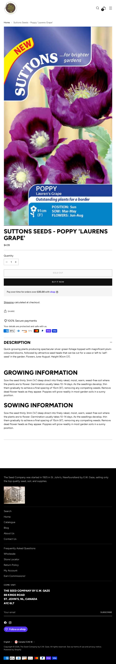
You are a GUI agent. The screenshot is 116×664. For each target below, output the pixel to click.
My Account (10, 570)
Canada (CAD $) (25, 642)
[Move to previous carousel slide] (102, 457)
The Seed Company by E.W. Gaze (34, 647)
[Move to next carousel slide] (109, 457)
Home (7, 22)
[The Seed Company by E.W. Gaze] (10, 8)
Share (11, 311)
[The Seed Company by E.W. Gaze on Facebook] (5, 623)
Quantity (8, 255)
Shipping (9, 302)
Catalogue (9, 522)
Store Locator (11, 559)
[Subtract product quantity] (6, 262)
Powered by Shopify (12, 649)
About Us (9, 533)
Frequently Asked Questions (19, 548)
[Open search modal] (98, 8)
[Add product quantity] (15, 262)
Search (7, 511)
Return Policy (11, 564)
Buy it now (58, 282)
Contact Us (10, 538)
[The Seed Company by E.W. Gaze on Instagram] (10, 623)
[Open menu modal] (111, 8)
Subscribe (106, 612)
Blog (6, 527)
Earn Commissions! (14, 575)
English (7, 642)
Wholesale (9, 553)
